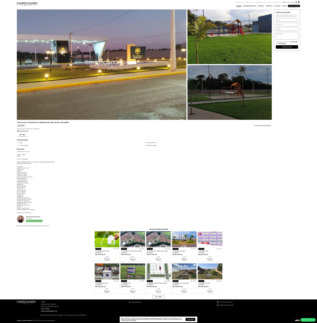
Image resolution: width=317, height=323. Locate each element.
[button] (308, 320)
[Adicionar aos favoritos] (117, 232)
